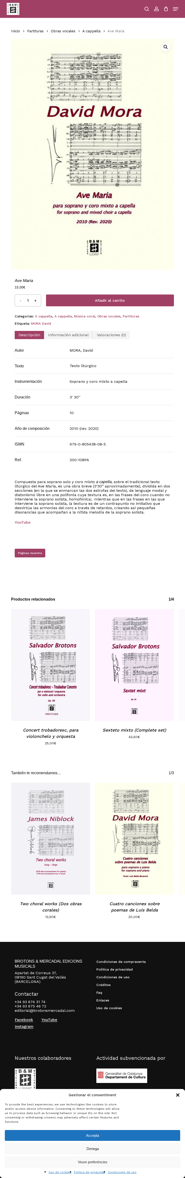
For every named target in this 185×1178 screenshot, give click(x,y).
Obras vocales (63, 31)
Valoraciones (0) (111, 335)
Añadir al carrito (110, 300)
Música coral (84, 316)
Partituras (35, 31)
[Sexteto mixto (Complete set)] (134, 665)
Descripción (29, 335)
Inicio (15, 31)
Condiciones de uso (122, 1172)
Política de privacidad (89, 1172)
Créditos (103, 985)
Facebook (24, 1020)
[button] (177, 1095)
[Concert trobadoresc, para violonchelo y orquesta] (50, 665)
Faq (99, 992)
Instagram (24, 1026)
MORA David (41, 323)
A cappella (91, 31)
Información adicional (68, 335)
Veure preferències (92, 1162)
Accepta (92, 1135)
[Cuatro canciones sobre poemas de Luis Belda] (134, 839)
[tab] (29, 335)
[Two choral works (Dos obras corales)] (50, 839)
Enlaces (102, 1000)
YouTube (49, 1020)
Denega (92, 1149)
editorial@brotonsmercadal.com (45, 1010)
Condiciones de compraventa (121, 962)
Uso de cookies (60, 1172)
